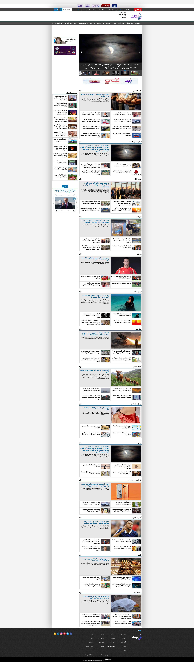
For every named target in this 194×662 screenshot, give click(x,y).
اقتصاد (124, 646)
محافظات (91, 642)
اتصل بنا (100, 654)
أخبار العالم (68, 23)
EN (57, 9)
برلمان (102, 646)
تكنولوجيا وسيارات (111, 646)
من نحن (107, 654)
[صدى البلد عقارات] (87, 5)
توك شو (92, 23)
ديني (75, 23)
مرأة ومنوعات (83, 23)
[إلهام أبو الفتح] (65, 43)
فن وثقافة (100, 23)
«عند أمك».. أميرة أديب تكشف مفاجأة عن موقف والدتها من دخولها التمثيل (99, 9)
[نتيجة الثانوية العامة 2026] (110, 84)
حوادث (114, 23)
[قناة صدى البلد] (114, 5)
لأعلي (137, 630)
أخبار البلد (121, 23)
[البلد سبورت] (105, 5)
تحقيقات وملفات (89, 646)
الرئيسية (137, 23)
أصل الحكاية (59, 23)
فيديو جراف (101, 642)
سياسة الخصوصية (89, 654)
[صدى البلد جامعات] (96, 5)
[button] (140, 52)
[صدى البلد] (136, 16)
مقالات (124, 650)
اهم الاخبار (129, 23)
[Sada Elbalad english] (80, 5)
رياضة (108, 23)
